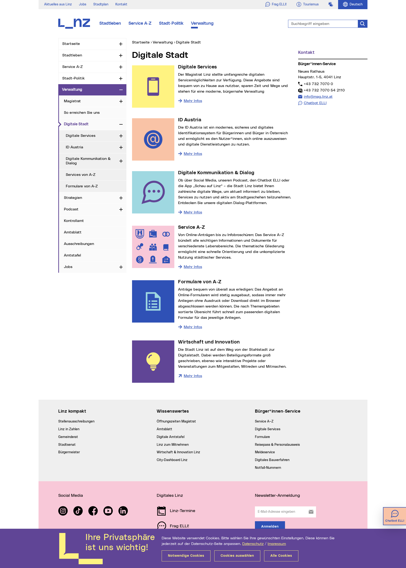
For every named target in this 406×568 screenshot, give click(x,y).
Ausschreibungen (79, 244)
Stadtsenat (67, 444)
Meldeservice (265, 452)
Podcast (71, 209)
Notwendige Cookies (186, 555)
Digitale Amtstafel (170, 437)
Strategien (73, 198)
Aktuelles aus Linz (58, 4)
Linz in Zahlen (68, 429)
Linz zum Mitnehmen (173, 444)
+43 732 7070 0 (318, 84)
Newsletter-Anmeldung (277, 495)
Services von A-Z (80, 175)
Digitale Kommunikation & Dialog (88, 161)
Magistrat (72, 101)
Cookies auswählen (237, 555)
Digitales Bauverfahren (272, 460)
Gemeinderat (68, 437)
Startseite (71, 44)
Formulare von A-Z (82, 186)
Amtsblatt (73, 232)
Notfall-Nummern (268, 467)
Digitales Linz (170, 495)
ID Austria (74, 147)
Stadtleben (110, 23)
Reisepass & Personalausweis (277, 444)
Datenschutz (253, 544)
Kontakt (121, 4)
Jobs (82, 4)
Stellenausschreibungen (76, 421)
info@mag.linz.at (318, 97)
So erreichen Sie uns (82, 112)
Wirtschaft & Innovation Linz (178, 452)
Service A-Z (140, 23)
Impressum (277, 544)
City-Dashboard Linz (172, 460)
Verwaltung (202, 23)
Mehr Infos (193, 101)
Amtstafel (72, 255)
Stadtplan (100, 4)
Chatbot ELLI (315, 103)
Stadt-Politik (171, 23)
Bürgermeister (69, 452)
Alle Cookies (281, 555)
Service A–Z (264, 421)
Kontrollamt (74, 221)
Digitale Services (80, 136)
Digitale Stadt (90, 124)
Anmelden (270, 526)
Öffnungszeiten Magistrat (176, 421)
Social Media (70, 495)
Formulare (262, 437)
